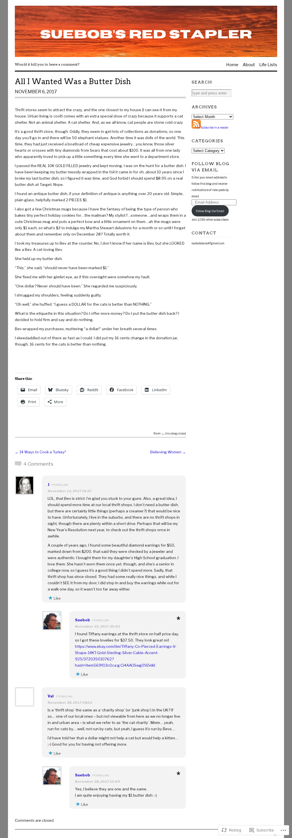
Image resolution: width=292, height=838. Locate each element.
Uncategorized (175, 433)
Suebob (82, 620)
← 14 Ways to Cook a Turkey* (40, 452)
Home (232, 64)
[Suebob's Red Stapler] (146, 31)
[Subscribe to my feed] (196, 127)
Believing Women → (168, 452)
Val (51, 696)
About (249, 64)
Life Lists (268, 64)
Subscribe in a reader (214, 127)
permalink (60, 484)
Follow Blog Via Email (210, 211)
